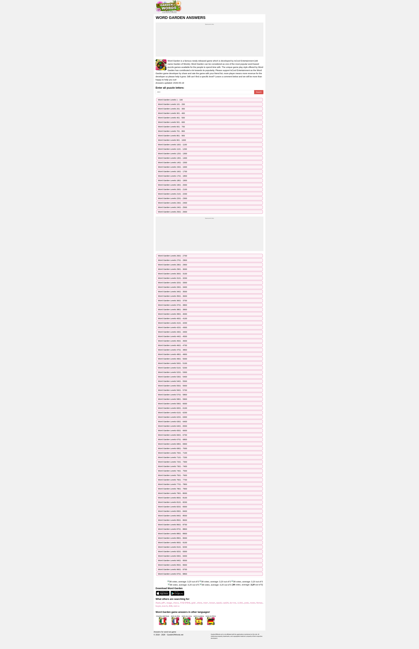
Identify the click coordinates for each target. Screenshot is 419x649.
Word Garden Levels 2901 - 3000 (172, 269)
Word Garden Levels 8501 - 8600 (172, 520)
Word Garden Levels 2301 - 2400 (172, 203)
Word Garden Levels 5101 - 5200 (172, 368)
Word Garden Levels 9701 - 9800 (172, 574)
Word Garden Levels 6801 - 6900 (172, 444)
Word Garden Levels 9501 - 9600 (172, 565)
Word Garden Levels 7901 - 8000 (172, 493)
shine (199, 603)
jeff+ (163, 603)
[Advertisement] (209, 40)
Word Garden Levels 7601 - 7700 (172, 480)
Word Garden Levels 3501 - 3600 (172, 296)
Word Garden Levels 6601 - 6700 (172, 435)
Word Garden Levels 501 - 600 (171, 122)
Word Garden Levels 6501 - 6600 (172, 430)
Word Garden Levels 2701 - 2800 (172, 260)
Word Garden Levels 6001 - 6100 (172, 408)
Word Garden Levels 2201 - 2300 (172, 198)
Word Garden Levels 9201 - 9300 (172, 551)
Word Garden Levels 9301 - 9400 (172, 556)
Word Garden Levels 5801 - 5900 (172, 399)
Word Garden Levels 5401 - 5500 (172, 381)
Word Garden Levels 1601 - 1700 (172, 171)
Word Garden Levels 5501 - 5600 (172, 386)
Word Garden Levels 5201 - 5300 (172, 372)
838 (170, 606)
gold (193, 603)
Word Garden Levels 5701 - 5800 (172, 395)
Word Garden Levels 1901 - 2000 (172, 185)
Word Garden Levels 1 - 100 (170, 100)
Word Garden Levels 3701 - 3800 (172, 305)
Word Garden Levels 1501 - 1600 (172, 167)
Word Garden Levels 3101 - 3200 (172, 278)
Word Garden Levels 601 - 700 (171, 127)
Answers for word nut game (165, 632)
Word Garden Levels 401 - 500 (171, 118)
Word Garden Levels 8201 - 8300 (172, 507)
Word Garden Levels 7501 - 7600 (172, 475)
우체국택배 (185, 603)
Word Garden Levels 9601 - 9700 (172, 569)
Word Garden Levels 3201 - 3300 (172, 283)
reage (169, 603)
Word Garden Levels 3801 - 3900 (172, 309)
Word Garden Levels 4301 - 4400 (172, 332)
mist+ (205, 603)
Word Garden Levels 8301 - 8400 (172, 511)
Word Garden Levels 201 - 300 (171, 109)
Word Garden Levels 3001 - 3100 (172, 274)
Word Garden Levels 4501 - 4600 (172, 341)
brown (212, 603)
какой (219, 603)
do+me (233, 603)
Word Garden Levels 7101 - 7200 (172, 457)
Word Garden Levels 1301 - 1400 (172, 158)
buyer (158, 606)
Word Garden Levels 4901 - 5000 (172, 359)
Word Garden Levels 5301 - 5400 (172, 377)
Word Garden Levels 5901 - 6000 (172, 404)
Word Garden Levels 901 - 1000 (172, 140)
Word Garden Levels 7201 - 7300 (172, 462)
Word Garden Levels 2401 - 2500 (172, 207)
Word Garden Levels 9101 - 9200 (172, 547)
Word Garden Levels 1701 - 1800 (172, 176)
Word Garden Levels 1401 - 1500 (172, 162)
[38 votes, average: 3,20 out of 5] (183, 581)
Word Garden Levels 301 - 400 (171, 113)
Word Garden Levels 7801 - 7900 (172, 489)
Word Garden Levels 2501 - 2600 (172, 212)
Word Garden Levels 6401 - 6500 (172, 426)
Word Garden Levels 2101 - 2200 (172, 194)
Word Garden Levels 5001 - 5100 (172, 363)
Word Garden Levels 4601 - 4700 (172, 345)
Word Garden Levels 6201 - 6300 (172, 417)
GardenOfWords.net (175, 635)
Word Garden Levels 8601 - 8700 (172, 525)
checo (176, 603)
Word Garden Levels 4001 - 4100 (172, 318)
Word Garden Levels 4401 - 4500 (172, 336)
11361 (240, 603)
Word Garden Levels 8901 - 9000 (172, 538)
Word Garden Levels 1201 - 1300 (172, 153)
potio (246, 603)
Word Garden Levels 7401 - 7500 (172, 471)
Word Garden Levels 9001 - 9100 (172, 542)
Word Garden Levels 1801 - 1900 (172, 180)
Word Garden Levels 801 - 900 (171, 136)
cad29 (226, 603)
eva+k (165, 606)
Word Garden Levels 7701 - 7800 (172, 484)
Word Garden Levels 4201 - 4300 (172, 327)
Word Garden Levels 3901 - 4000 (172, 314)
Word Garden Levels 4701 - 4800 (172, 350)
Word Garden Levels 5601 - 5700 (172, 390)
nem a (176, 606)
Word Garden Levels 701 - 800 (171, 131)
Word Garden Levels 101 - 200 (171, 104)
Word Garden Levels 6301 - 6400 (172, 421)
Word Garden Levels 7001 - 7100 (172, 453)
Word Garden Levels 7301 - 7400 (172, 466)
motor (252, 603)
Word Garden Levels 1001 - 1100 (172, 145)
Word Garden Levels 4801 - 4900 (172, 354)
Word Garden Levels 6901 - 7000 (172, 448)
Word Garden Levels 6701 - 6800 (172, 439)
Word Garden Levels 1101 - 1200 (172, 149)
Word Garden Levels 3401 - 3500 (172, 292)
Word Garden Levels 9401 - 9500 (172, 560)
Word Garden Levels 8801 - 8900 (172, 533)
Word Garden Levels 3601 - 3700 (172, 300)
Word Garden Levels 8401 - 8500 (172, 516)
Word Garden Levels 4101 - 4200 (172, 323)
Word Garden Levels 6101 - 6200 (172, 412)
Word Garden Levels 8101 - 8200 (172, 502)
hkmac (259, 603)
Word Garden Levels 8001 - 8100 (172, 498)
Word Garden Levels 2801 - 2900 (172, 265)
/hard (158, 603)
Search (259, 92)
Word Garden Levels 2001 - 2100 (172, 189)
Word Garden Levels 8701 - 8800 (172, 529)
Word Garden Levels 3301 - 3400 (172, 287)
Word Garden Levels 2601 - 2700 (172, 256)
